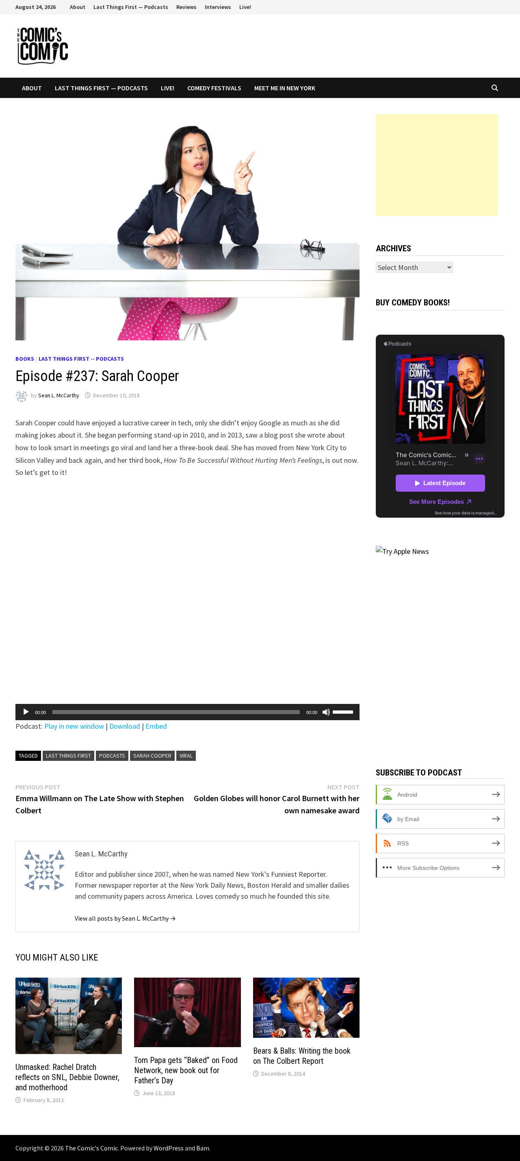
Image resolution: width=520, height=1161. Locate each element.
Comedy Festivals (214, 88)
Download (124, 726)
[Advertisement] (437, 165)
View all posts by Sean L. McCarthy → (125, 918)
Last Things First (68, 755)
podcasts (112, 755)
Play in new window (74, 726)
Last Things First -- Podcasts (81, 358)
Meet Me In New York (284, 88)
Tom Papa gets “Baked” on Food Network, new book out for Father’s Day (186, 1070)
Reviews (186, 7)
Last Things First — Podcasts (130, 7)
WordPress (169, 1148)
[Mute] (326, 712)
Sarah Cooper (152, 755)
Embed (156, 726)
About (77, 7)
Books (24, 358)
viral (186, 755)
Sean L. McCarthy (58, 395)
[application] (187, 712)
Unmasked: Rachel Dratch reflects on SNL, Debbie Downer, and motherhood (67, 1077)
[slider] (344, 711)
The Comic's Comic (91, 1148)
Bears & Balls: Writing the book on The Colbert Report (302, 1056)
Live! (245, 7)
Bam (202, 1148)
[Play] (26, 712)
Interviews (218, 7)
